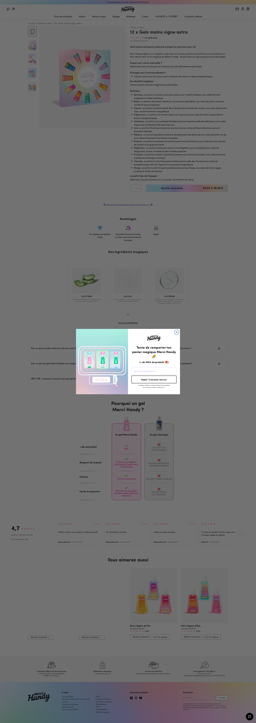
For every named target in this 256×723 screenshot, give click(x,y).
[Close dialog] (176, 332)
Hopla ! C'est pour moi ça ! (154, 379)
